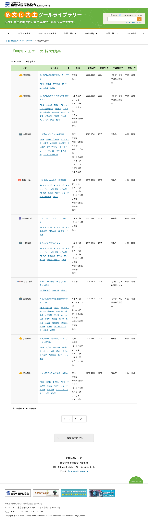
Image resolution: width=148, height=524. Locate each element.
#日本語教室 (49, 311)
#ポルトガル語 (46, 105)
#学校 (49, 326)
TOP (7, 33)
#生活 (63, 112)
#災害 (46, 88)
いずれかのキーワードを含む (132, 15)
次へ (82, 419)
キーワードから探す (47, 33)
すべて (114, 15)
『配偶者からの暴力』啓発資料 (53, 180)
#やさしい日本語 (51, 154)
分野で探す (69, 33)
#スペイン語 (60, 193)
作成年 (103, 68)
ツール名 (54, 68)
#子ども (64, 290)
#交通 (47, 323)
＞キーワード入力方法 (134, 22)
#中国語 (56, 84)
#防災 (42, 84)
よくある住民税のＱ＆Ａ (50, 243)
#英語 (52, 88)
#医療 (46, 330)
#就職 (54, 319)
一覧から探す (24, 33)
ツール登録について (135, 33)
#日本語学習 (45, 290)
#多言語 (55, 112)
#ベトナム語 (49, 151)
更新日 (91, 68)
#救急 (63, 382)
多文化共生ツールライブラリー (20, 41)
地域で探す (90, 33)
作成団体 (117, 68)
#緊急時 (48, 116)
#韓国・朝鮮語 (60, 116)
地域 (130, 68)
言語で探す (111, 33)
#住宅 (47, 319)
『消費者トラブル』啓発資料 (52, 134)
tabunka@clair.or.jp (78, 471)
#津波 (48, 84)
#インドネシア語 (47, 120)
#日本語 (63, 189)
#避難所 (58, 109)
